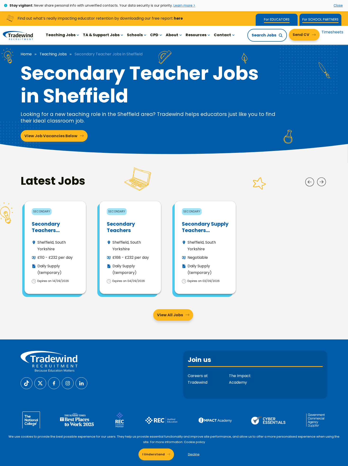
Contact (222, 35)
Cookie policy (194, 442)
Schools (135, 35)
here (178, 18)
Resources (196, 35)
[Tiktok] (26, 383)
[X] (40, 383)
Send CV (301, 34)
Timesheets (332, 32)
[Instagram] (68, 383)
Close (338, 5)
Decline (194, 454)
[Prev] (310, 182)
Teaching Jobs (61, 35)
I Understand (153, 454)
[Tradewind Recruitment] (18, 35)
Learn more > (184, 5)
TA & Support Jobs (101, 35)
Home (26, 54)
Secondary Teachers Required (46, 230)
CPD (154, 35)
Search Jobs (264, 35)
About (172, 35)
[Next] (321, 182)
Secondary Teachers (121, 227)
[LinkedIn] (81, 383)
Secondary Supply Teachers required (205, 230)
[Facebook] (54, 383)
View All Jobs (170, 315)
